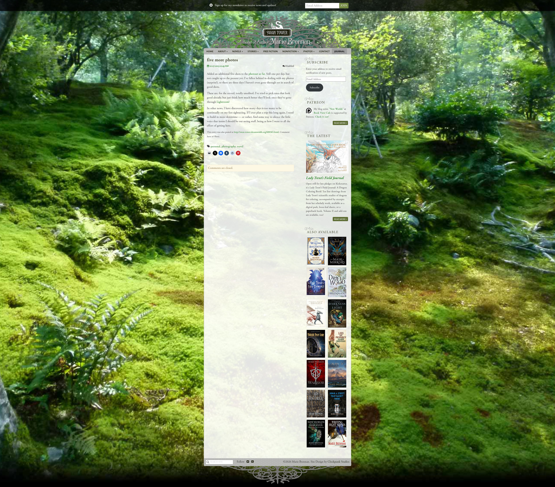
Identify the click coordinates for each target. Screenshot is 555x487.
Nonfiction (289, 51)
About (222, 51)
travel (240, 146)
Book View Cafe (322, 112)
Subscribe (314, 87)
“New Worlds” (336, 109)
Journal (339, 51)
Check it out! (322, 116)
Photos (308, 51)
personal (215, 146)
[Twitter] (248, 462)
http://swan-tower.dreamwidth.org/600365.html (256, 132)
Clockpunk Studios (338, 462)
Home (209, 51)
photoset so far (257, 74)
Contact (324, 51)
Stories (252, 51)
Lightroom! (223, 102)
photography (229, 146)
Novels (237, 51)
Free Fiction (270, 51)
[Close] (211, 5)
